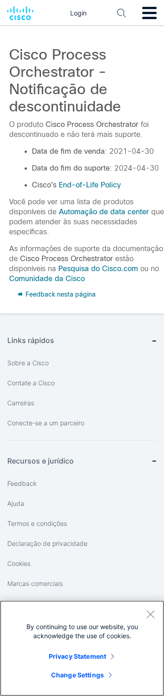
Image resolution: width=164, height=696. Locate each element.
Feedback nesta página (60, 294)
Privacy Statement (77, 656)
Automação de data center (104, 212)
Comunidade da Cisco (47, 278)
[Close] (150, 614)
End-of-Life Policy (90, 185)
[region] (82, 648)
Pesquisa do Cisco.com (98, 268)
